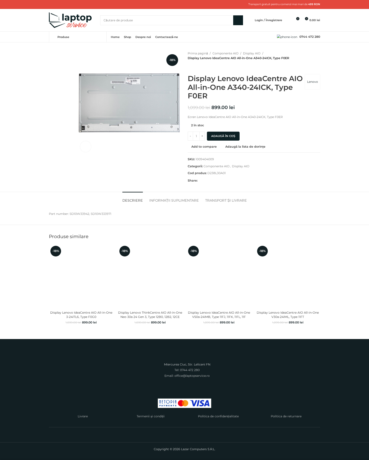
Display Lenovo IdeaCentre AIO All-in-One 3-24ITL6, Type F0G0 (81, 315)
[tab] (132, 198)
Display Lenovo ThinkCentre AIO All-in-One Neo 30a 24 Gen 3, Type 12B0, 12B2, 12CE (150, 315)
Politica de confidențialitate (218, 416)
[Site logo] (70, 20)
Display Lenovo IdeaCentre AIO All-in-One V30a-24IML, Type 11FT (288, 315)
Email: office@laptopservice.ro (187, 376)
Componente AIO (225, 53)
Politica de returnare (286, 416)
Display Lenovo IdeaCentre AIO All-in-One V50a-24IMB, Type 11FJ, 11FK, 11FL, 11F (219, 315)
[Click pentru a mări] (85, 146)
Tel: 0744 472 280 (187, 370)
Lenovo (312, 82)
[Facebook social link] (51, 4)
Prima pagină (198, 53)
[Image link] (184, 356)
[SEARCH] (238, 20)
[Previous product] (190, 67)
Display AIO (252, 53)
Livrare (83, 416)
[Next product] (200, 67)
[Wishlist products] (288, 20)
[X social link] (56, 4)
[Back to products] (195, 67)
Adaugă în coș (223, 136)
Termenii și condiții (151, 416)
